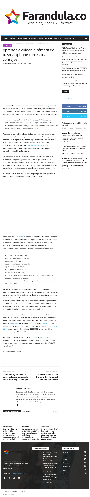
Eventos (64, 459)
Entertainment (7, 426)
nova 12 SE (38, 145)
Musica (12, 38)
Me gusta (82, 106)
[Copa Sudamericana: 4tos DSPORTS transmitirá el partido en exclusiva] (37, 477)
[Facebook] (5, 73)
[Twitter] (10, 73)
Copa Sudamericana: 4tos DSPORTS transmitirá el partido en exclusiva (74, 69)
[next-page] (56, 411)
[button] (85, 38)
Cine (63, 473)
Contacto (57, 38)
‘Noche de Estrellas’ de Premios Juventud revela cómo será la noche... (50, 466)
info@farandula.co (18, 473)
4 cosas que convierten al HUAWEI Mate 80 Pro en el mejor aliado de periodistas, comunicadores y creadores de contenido (30, 434)
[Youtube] (17, 405)
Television (32, 38)
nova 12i (48, 145)
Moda (41, 38)
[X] (14, 478)
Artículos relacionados (12, 411)
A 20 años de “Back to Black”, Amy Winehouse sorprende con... (50, 455)
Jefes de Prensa (69, 38)
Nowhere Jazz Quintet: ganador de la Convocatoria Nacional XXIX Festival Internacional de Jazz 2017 (74, 160)
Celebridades (22, 38)
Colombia (65, 452)
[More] (16, 73)
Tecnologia (11, 43)
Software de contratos (10, 491)
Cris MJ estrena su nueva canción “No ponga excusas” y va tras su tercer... (74, 148)
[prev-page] (54, 411)
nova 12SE (45, 323)
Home (6, 38)
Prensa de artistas (68, 153)
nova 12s (29, 145)
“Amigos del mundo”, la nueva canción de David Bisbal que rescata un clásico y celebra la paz (74, 83)
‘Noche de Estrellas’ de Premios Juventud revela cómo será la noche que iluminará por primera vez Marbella (74, 60)
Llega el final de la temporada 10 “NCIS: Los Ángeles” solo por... (73, 134)
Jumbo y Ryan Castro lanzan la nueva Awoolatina (72, 76)
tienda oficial (14, 323)
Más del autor (27, 411)
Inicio (4, 43)
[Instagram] (10, 478)
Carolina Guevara (11, 63)
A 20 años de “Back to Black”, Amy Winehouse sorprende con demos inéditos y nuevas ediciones (74, 50)
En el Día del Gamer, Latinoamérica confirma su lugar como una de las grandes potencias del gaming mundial (11, 434)
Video (64, 470)
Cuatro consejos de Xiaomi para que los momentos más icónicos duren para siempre (15, 377)
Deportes (48, 38)
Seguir (83, 111)
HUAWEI (20, 237)
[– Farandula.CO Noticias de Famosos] (45, 17)
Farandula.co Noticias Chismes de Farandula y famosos (73, 138)
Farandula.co (71, 99)
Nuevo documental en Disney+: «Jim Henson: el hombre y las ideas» (47, 377)
